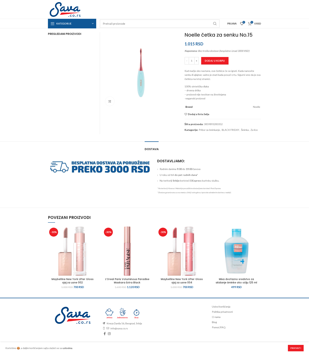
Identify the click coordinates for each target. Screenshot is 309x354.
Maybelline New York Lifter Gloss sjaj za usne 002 (73, 280)
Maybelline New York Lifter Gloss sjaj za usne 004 (182, 280)
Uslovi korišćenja (221, 306)
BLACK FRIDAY (230, 129)
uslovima (67, 348)
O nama (216, 316)
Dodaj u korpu (215, 60)
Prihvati (295, 348)
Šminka (245, 129)
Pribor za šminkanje (209, 129)
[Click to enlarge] (109, 101)
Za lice (254, 129)
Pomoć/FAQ (218, 327)
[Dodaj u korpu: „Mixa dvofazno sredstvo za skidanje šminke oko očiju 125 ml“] (258, 240)
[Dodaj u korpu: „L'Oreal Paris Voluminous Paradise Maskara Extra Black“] (149, 240)
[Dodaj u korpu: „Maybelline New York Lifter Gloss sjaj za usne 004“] (203, 240)
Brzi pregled (94, 248)
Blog (214, 322)
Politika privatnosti (222, 311)
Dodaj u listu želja (198, 114)
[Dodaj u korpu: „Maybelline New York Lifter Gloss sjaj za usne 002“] (94, 240)
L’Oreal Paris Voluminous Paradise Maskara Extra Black (127, 280)
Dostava (152, 149)
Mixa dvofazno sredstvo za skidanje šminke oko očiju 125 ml (236, 280)
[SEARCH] (214, 23)
